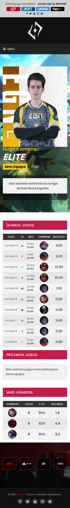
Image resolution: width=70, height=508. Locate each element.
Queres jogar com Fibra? (20, 4)
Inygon (20, 494)
